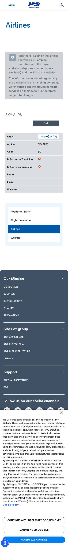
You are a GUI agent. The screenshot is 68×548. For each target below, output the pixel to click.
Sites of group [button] (15, 329)
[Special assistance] (62, 5)
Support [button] (10, 372)
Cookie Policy (10, 504)
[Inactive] (39, 158)
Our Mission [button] (13, 278)
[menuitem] (10, 287)
